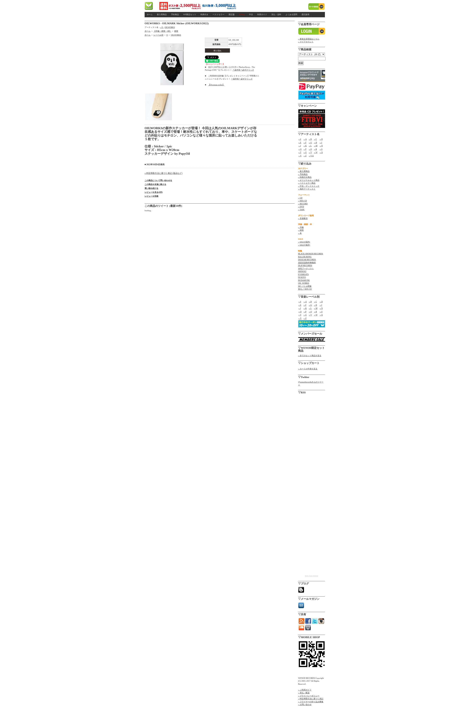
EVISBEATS (303, 274)
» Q (310, 149)
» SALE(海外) (304, 245)
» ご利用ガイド (305, 690)
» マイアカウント (305, 42)
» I (321, 142)
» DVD (301, 207)
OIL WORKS (303, 283)
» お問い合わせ (305, 704)
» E (299, 142)
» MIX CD (302, 201)
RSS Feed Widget (311, 576)
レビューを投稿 (151, 196)
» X (321, 152)
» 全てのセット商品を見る (309, 355)
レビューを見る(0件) (154, 192)
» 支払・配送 (304, 693)
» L (310, 146)
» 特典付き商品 (305, 177)
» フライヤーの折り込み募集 (310, 702)
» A (305, 139)
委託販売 (305, 14)
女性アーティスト (306, 268)
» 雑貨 (301, 230)
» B (310, 139)
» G (310, 142)
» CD (300, 198)
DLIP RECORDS (305, 265)
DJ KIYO (302, 277)
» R (315, 149)
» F (305, 142)
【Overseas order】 (216, 85)
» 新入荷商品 (304, 171)
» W (315, 152)
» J (299, 146)
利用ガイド (262, 14)
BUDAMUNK (304, 280)
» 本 (300, 233)
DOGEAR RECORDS (307, 259)
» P (305, 149)
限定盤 (232, 14)
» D (321, 139)
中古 (251, 14)
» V (310, 152)
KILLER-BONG (305, 257)
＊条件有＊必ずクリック (243, 70)
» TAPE (301, 210)
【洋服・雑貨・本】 (162, 31)
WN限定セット (189, 14)
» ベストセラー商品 (306, 183)
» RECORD (303, 204)
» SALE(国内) (304, 242)
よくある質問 (291, 14)
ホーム (150, 14)
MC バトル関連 (305, 286)
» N (321, 146)
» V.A (311, 156)
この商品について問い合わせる (158, 180)
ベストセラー (218, 14)
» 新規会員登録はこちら (308, 39)
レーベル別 (158, 35)
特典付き (204, 14)
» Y (300, 156)
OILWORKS (170, 27)
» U (305, 152)
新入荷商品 (162, 14)
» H (315, 142)
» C (315, 139)
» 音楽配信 (303, 218)
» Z (305, 156)
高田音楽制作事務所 (307, 263)
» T (299, 152)
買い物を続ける (151, 188)
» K (305, 146)
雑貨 (176, 31)
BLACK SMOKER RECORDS (310, 254)
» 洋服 (301, 227)
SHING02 (302, 271)
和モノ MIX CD (305, 289)
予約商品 (175, 14)
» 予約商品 (303, 174)
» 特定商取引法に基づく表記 (310, 699)
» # (299, 139)
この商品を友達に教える (155, 184)
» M (315, 146)
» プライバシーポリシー (308, 696)
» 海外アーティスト (306, 189)
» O (162, 27)
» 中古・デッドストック (308, 186)
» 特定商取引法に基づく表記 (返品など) (163, 173)
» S (321, 149)
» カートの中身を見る (307, 369)
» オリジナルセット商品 (308, 180)
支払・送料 (276, 14)
